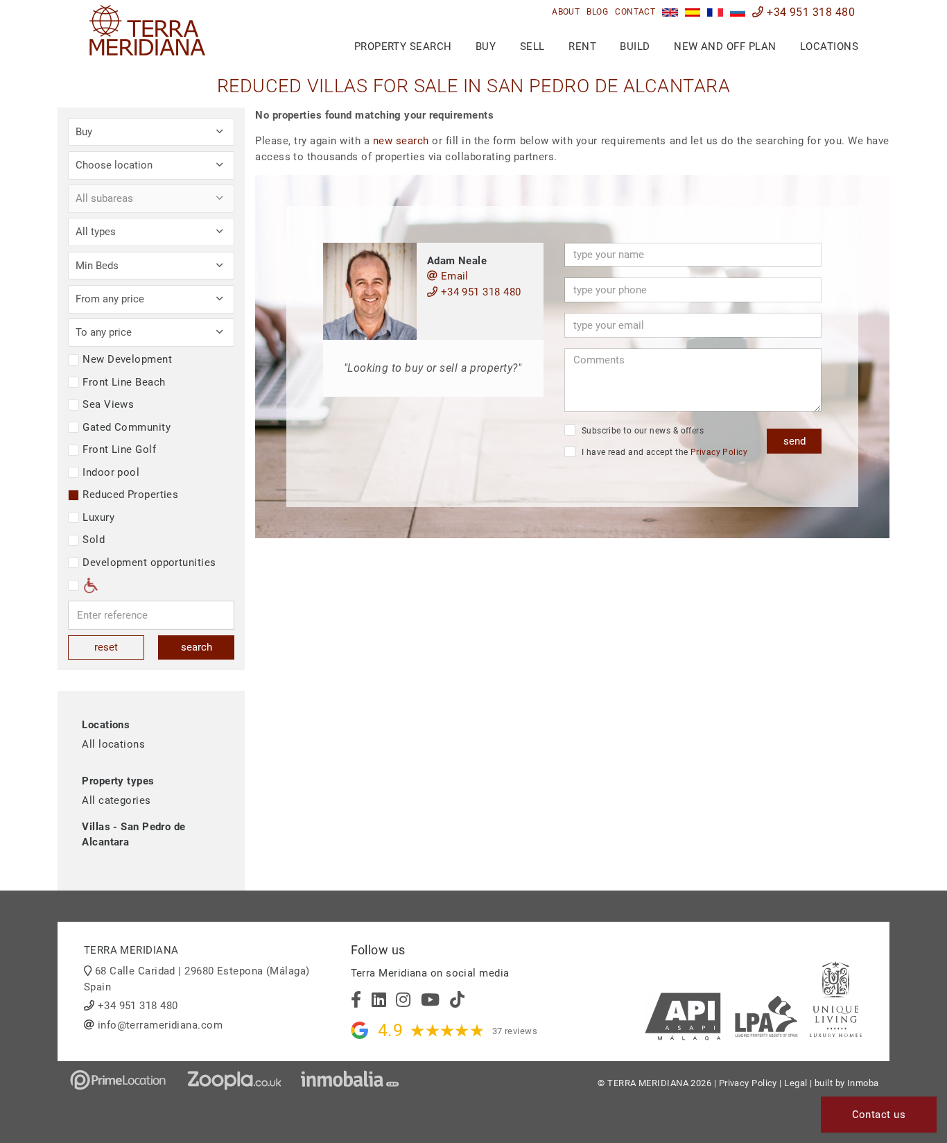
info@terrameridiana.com (160, 1025)
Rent (582, 46)
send (794, 441)
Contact (635, 12)
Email (453, 276)
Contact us (879, 1114)
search (196, 647)
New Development (127, 359)
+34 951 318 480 (809, 12)
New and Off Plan (725, 46)
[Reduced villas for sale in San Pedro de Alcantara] (670, 12)
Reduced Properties (130, 494)
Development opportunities (149, 562)
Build (635, 46)
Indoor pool (110, 472)
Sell (532, 46)
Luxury (98, 517)
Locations (829, 46)
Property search (403, 46)
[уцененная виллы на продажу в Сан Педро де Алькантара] (738, 12)
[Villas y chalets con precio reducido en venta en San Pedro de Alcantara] (693, 12)
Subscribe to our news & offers (641, 431)
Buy (486, 46)
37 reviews (515, 1031)
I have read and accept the (663, 452)
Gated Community (126, 427)
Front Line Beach (123, 382)
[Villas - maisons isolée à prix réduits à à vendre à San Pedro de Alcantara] (715, 12)
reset (106, 647)
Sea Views (108, 404)
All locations (113, 744)
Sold (93, 539)
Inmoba (863, 1083)
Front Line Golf (119, 449)
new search (401, 141)
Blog (597, 12)
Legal (795, 1083)
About (566, 12)
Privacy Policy (718, 452)
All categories (116, 800)
